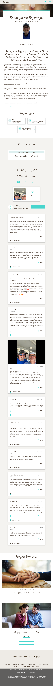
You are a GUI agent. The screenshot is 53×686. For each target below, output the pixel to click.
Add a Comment (16, 240)
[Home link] (6, 2)
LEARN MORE (26, 596)
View (32, 195)
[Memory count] (18, 182)
